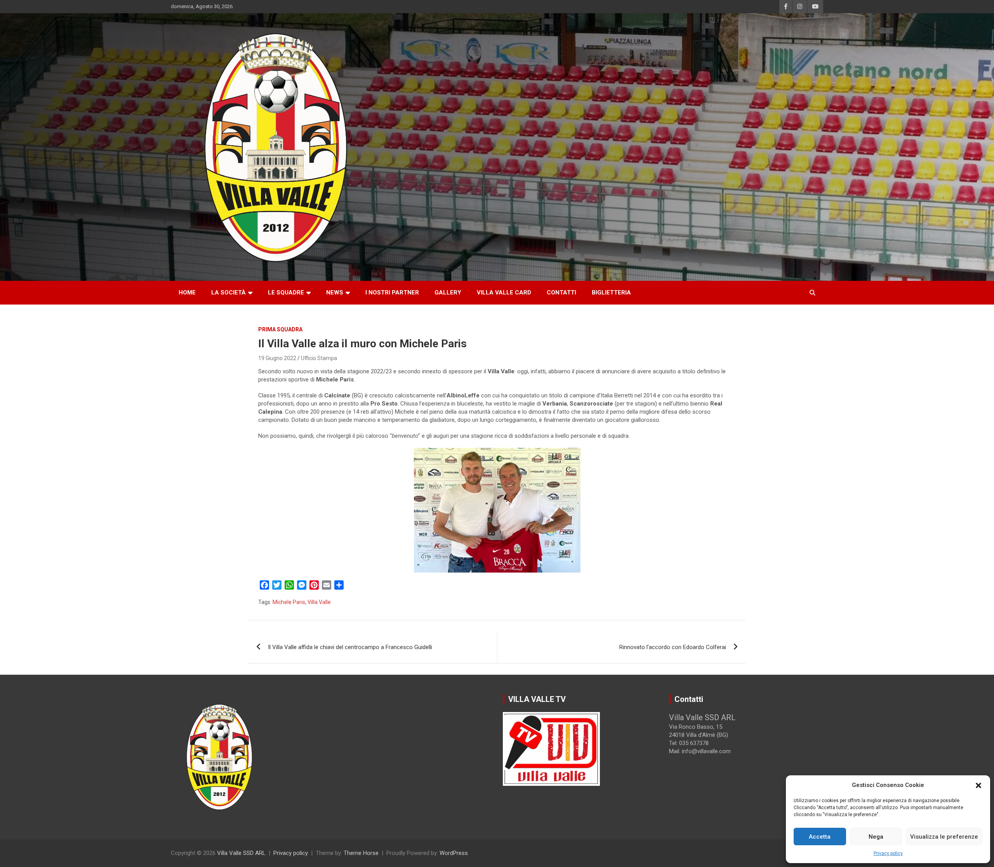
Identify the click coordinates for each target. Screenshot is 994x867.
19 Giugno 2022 (277, 358)
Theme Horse (361, 853)
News (334, 292)
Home (187, 292)
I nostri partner (392, 292)
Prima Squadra (280, 329)
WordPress (454, 853)
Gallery (447, 292)
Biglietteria (611, 292)
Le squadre (286, 292)
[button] (978, 785)
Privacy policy (888, 853)
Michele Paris (289, 602)
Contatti (561, 292)
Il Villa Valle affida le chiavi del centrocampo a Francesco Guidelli (350, 647)
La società (228, 292)
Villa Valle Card (504, 292)
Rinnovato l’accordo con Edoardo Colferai (672, 647)
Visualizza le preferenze (944, 836)
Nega (876, 836)
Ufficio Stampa (319, 358)
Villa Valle (319, 602)
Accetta (820, 836)
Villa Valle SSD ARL (241, 853)
